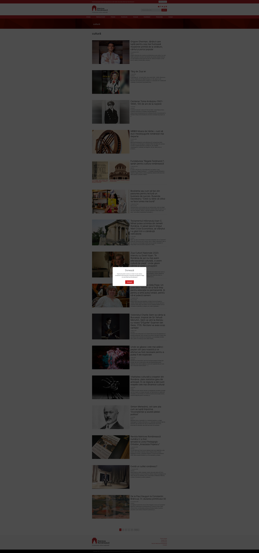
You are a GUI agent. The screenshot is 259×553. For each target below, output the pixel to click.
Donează (129, 282)
